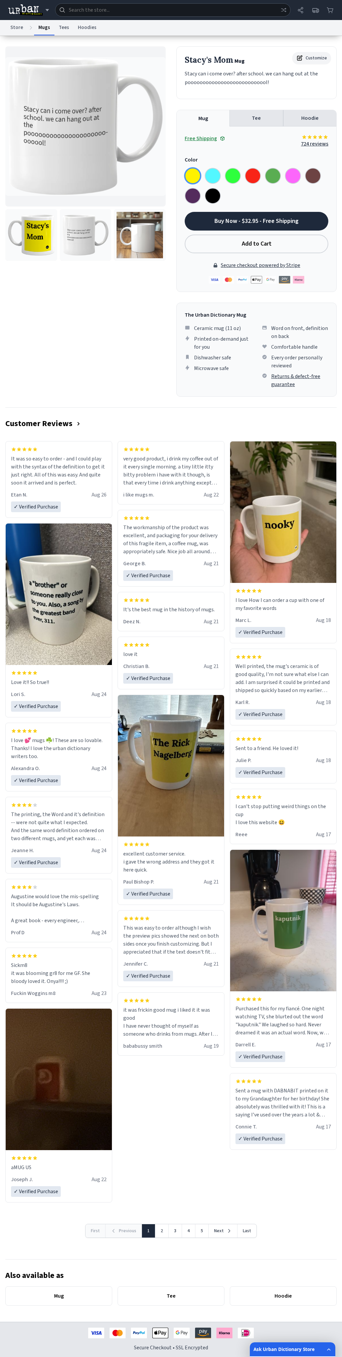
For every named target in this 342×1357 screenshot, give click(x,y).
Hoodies (87, 27)
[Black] (213, 196)
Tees (64, 27)
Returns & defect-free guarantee (295, 380)
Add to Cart (257, 244)
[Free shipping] (315, 10)
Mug (203, 118)
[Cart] (330, 10)
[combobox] (173, 10)
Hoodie (310, 118)
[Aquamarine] (213, 176)
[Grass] (273, 176)
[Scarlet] (253, 176)
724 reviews (314, 143)
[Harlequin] (233, 176)
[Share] (301, 10)
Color (191, 159)
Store (16, 27)
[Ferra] (313, 176)
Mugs (44, 27)
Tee (256, 118)
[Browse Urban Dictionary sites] (28, 10)
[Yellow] (193, 176)
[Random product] (284, 10)
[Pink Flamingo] (293, 176)
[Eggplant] (193, 196)
